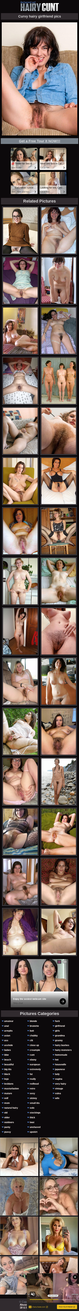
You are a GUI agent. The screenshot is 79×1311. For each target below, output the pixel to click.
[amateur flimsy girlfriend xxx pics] (58, 882)
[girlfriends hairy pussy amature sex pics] (58, 381)
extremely (35, 1069)
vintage (59, 1088)
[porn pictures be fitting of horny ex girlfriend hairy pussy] (58, 631)
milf (6, 1098)
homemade (61, 1055)
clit (31, 1040)
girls (57, 1030)
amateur (8, 1021)
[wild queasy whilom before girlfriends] (58, 230)
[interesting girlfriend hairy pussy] (58, 581)
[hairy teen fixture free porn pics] (20, 631)
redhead (34, 1083)
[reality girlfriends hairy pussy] (20, 782)
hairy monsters (63, 1050)
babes (7, 1050)
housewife (60, 1064)
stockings (35, 1112)
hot (56, 1059)
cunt (32, 1055)
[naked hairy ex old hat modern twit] (20, 681)
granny (59, 1040)
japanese (60, 1069)
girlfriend (60, 1026)
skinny (33, 1098)
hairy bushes (62, 1045)
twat (32, 1122)
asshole (8, 1045)
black (7, 1074)
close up (34, 1045)
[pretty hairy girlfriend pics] (58, 832)
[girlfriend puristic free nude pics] (20, 581)
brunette (34, 1026)
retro (32, 1088)
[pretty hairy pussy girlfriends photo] (58, 932)
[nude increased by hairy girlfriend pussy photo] (20, 832)
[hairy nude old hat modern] (20, 230)
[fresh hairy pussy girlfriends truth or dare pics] (20, 381)
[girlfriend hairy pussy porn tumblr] (58, 782)
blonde (33, 1021)
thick (32, 1117)
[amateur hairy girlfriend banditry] (58, 331)
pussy (7, 1132)
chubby (34, 1035)
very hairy (60, 1083)
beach (7, 1059)
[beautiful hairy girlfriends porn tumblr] (20, 280)
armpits (8, 1030)
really (33, 1079)
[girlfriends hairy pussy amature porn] (20, 731)
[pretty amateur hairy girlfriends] (20, 932)
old (5, 1112)
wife (57, 1098)
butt (32, 1030)
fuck (57, 1021)
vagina (58, 1079)
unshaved (35, 1127)
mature (8, 1093)
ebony (33, 1059)
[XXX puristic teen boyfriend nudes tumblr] (58, 431)
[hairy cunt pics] (39, 6)
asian (7, 1035)
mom (7, 1103)
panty (7, 1127)
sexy (32, 1093)
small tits (35, 1103)
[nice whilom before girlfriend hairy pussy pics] (58, 531)
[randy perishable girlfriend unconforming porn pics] (58, 681)
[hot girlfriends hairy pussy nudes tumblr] (20, 882)
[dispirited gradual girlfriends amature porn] (58, 731)
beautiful (9, 1064)
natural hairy (11, 1108)
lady (57, 1074)
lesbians (8, 1083)
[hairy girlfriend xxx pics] (58, 481)
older (7, 1117)
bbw (6, 1055)
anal (6, 1026)
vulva (58, 1093)
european (35, 1064)
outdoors (9, 1122)
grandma (60, 1035)
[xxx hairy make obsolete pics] (20, 481)
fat (31, 1074)
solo (32, 1108)
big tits (8, 1069)
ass (6, 1040)
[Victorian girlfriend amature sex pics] (20, 431)
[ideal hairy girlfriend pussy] (20, 531)
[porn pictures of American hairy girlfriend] (58, 280)
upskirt (33, 1132)
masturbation (11, 1088)
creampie (35, 1050)
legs (6, 1079)
